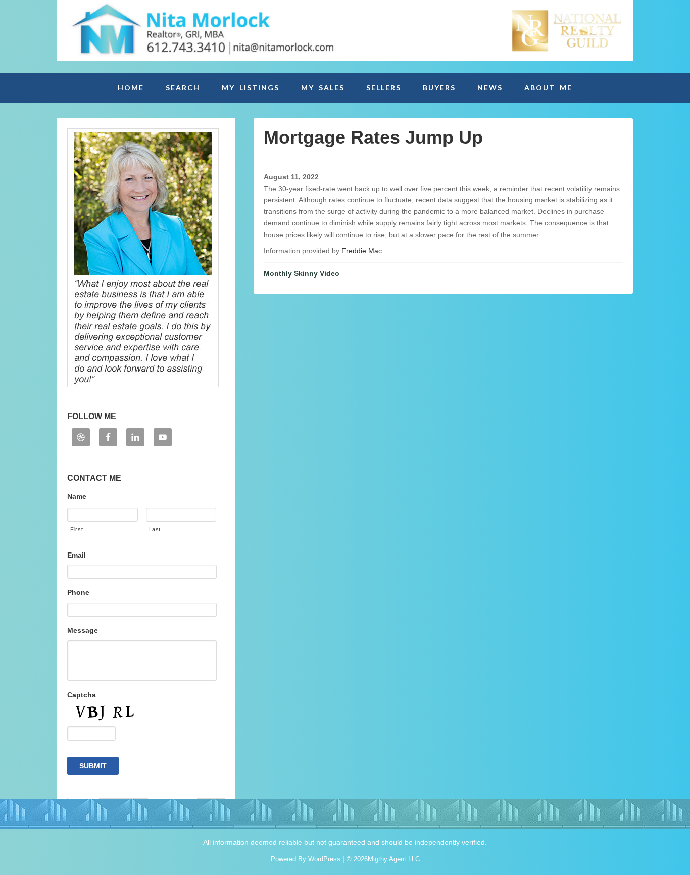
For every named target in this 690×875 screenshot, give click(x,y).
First (76, 529)
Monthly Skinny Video (301, 273)
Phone (78, 592)
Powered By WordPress (305, 859)
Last (155, 529)
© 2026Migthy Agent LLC (383, 859)
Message (82, 630)
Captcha (81, 694)
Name (76, 496)
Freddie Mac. (362, 251)
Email (76, 555)
